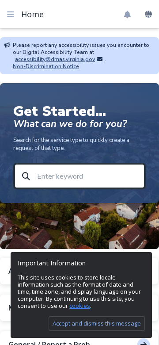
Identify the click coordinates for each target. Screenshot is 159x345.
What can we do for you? (70, 124)
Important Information (52, 263)
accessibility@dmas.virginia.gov (55, 59)
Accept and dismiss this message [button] (97, 323)
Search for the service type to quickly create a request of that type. (71, 144)
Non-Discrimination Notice (46, 66)
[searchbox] (87, 176)
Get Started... (59, 111)
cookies (79, 306)
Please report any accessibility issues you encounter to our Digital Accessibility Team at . (81, 52)
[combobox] (148, 15)
